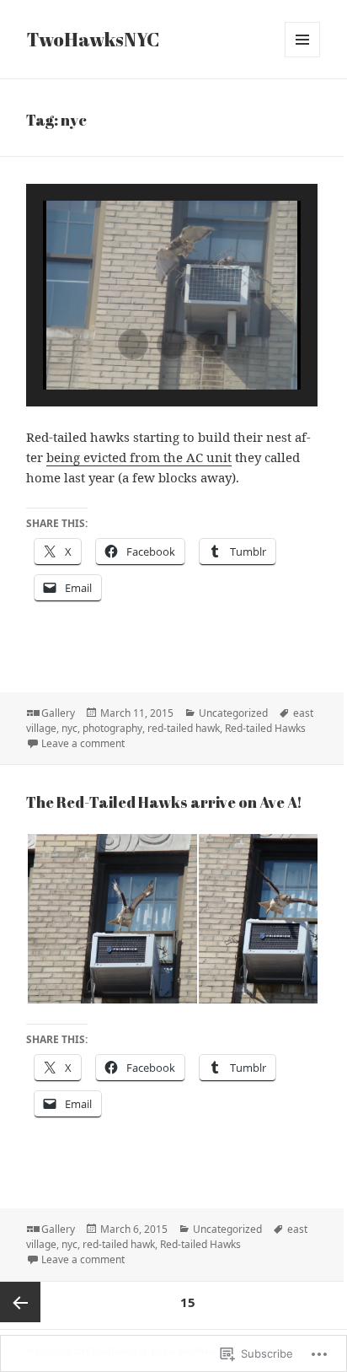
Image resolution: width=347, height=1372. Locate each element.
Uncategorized (233, 713)
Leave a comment (83, 743)
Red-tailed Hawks (265, 728)
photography (112, 728)
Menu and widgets (303, 56)
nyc (69, 728)
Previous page (20, 1302)
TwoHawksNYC (93, 39)
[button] (133, 344)
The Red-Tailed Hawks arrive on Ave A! (164, 802)
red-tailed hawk (183, 728)
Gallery (58, 713)
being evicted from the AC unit (139, 457)
